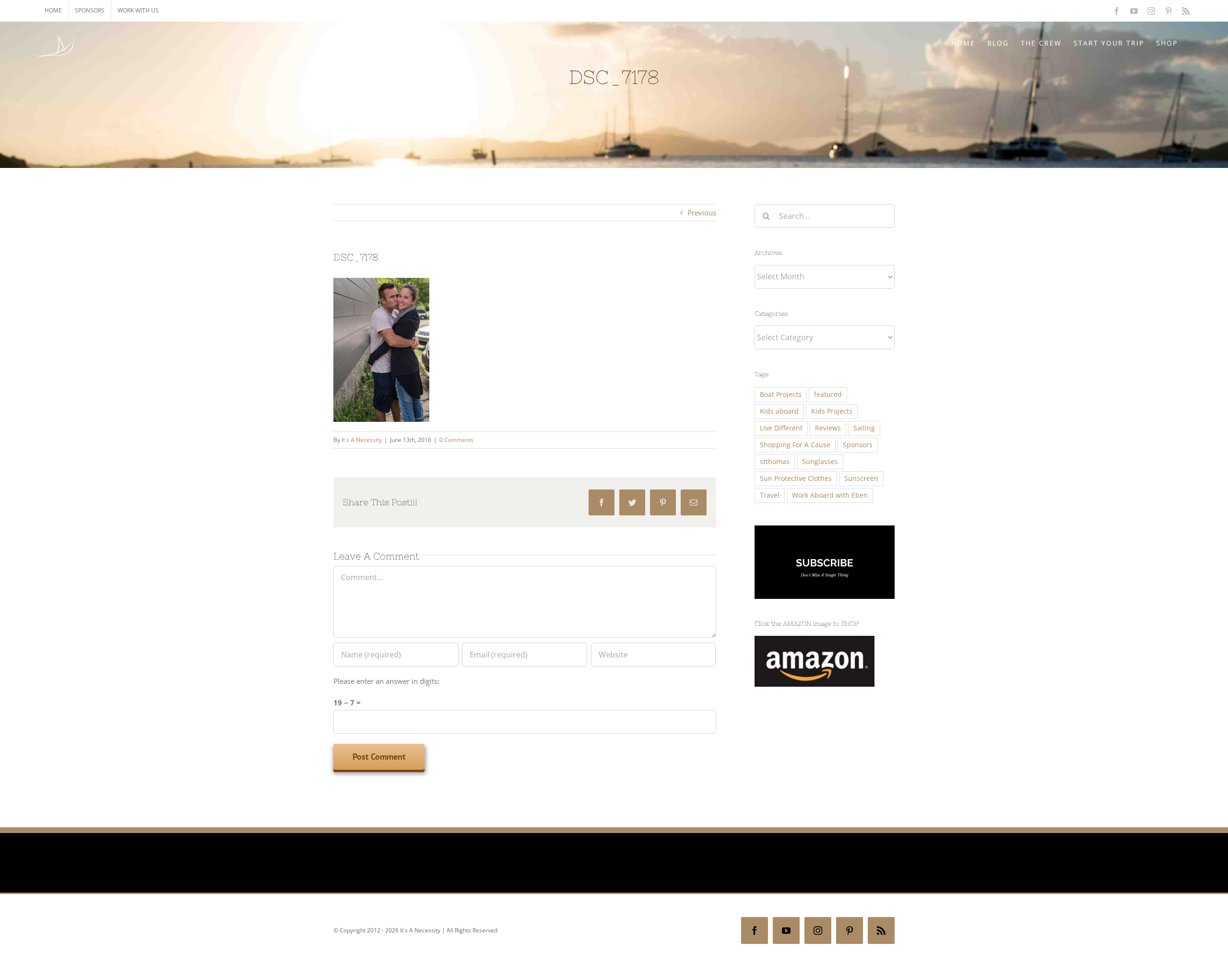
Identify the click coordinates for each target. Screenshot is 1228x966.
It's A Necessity (362, 440)
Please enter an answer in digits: (386, 681)
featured (828, 394)
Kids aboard (779, 411)
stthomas (775, 461)
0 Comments (456, 440)
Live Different (781, 428)
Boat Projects (781, 394)
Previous (701, 212)
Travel (769, 495)
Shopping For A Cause (795, 445)
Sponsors (858, 445)
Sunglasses (820, 461)
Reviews (828, 428)
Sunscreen (861, 478)
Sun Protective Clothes (796, 478)
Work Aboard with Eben (830, 495)
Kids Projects (831, 411)
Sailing (864, 428)
